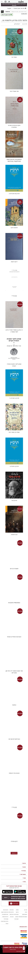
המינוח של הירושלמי (14, 773)
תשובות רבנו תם (14, 568)
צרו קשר (17, 912)
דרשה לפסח (14, 262)
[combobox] (19, 11)
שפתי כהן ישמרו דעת (14, 432)
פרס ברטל (12, 916)
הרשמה (5, 897)
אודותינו (17, 909)
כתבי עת (25, 909)
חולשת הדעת (14, 228)
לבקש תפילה (14, 841)
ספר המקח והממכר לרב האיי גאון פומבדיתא (14, 672)
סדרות (26, 912)
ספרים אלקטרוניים (5, 914)
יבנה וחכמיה (14, 534)
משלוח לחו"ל (6, 919)
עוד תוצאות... (14, 853)
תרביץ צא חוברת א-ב (14, 193)
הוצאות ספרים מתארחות (23, 916)
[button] (11, 24)
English (9, 8)
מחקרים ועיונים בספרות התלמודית (14, 126)
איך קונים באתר (5, 909)
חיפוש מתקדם (24, 13)
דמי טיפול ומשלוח (5, 916)
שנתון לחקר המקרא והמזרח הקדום (14, 365)
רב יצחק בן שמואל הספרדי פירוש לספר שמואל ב (14, 331)
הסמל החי (14, 57)
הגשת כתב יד (16, 919)
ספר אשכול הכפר (14, 91)
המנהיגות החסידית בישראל (14, 637)
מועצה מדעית (16, 914)
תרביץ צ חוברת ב (14, 466)
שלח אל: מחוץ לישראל (19, 8)
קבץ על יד (14, 296)
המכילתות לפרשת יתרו (14, 739)
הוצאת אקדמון (24, 914)
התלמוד (14, 705)
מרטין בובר (14, 500)
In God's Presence (14, 603)
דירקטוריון (16, 916)
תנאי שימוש (12, 914)
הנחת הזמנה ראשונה (4, 912)
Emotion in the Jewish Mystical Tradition (14, 160)
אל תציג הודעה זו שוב (19, 951)
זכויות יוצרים (12, 909)
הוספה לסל (14, 53)
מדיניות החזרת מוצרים (4, 921)
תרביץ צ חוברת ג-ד (14, 398)
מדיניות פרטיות (11, 912)
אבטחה (7, 923)
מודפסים (8, 11)
